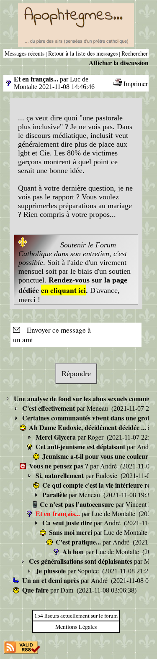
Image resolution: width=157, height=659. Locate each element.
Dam (67, 589)
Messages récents (24, 53)
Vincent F (140, 504)
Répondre (76, 373)
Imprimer (136, 83)
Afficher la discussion (119, 62)
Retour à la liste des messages (83, 53)
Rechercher (134, 53)
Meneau (98, 408)
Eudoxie (107, 475)
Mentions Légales (76, 627)
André (146, 446)
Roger (96, 437)
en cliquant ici (63, 290)
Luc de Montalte (114, 513)
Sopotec (88, 570)
